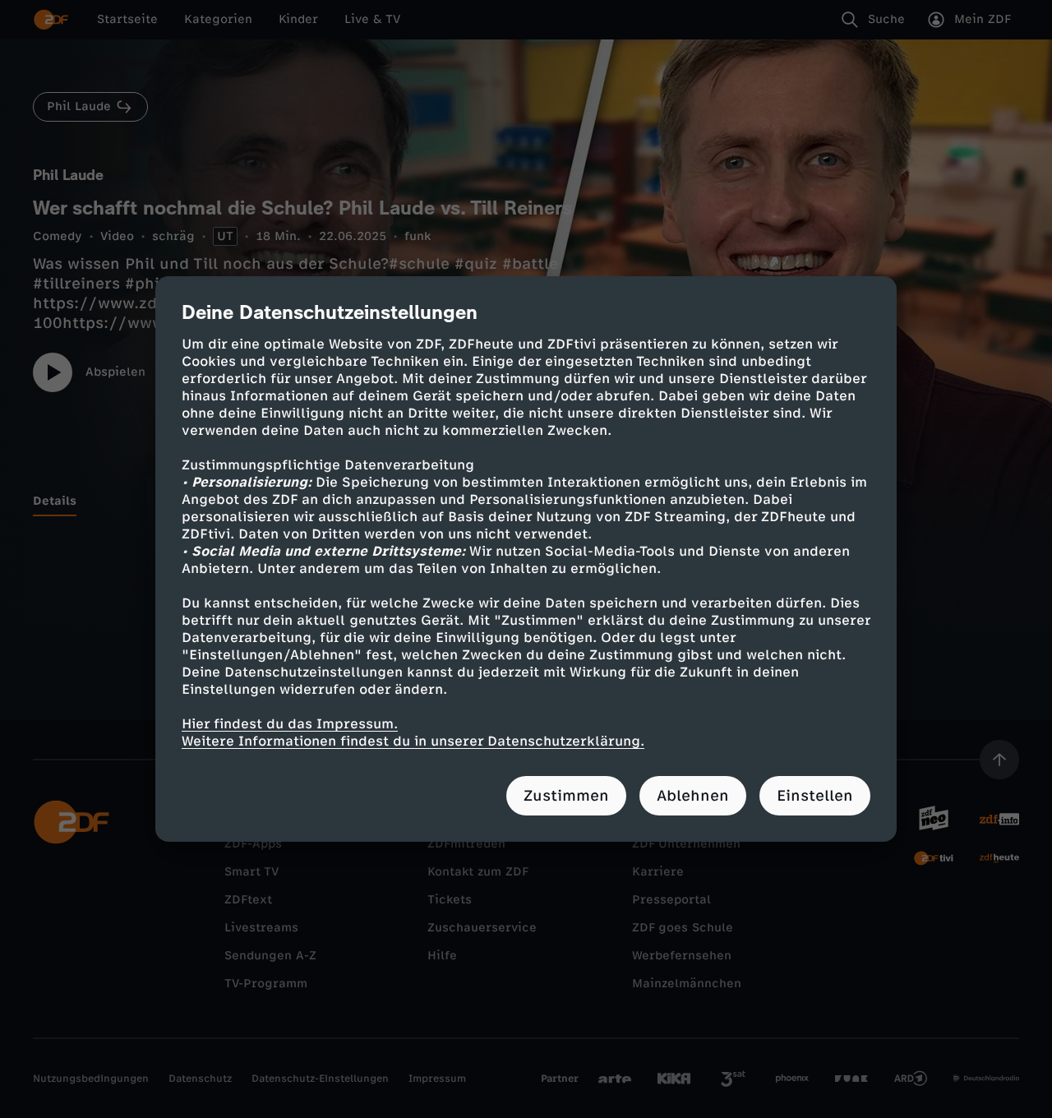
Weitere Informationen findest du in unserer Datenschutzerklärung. (413, 741)
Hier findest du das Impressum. (290, 724)
